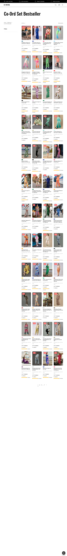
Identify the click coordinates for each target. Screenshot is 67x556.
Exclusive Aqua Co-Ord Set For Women (26, 369)
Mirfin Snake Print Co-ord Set (26, 102)
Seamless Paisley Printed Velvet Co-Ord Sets (58, 310)
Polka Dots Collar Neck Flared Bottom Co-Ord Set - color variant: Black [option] (33, 159)
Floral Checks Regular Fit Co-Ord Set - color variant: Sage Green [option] (54, 337)
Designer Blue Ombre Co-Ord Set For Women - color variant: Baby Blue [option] (54, 41)
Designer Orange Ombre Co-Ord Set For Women (36, 73)
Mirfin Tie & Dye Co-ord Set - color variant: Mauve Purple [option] (33, 100)
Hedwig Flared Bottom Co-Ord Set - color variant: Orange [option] (22, 248)
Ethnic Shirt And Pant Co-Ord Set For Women (36, 339)
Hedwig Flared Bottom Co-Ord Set (26, 250)
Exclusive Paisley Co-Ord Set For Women (47, 102)
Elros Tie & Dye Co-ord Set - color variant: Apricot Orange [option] (22, 189)
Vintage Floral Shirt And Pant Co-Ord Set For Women (36, 191)
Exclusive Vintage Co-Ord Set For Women (37, 221)
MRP (22, 48)
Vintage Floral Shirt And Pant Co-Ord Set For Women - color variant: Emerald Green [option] (33, 189)
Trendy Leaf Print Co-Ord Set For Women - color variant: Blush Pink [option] (54, 100)
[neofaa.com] (7, 4)
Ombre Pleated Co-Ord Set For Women (58, 132)
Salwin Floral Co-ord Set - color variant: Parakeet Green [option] (43, 70)
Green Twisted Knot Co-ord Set (47, 280)
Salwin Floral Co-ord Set (47, 73)
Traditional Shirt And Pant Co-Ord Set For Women (58, 280)
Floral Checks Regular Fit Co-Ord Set (58, 339)
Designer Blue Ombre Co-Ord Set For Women (58, 43)
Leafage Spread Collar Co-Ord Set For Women (26, 339)
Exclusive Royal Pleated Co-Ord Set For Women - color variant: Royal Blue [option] (43, 189)
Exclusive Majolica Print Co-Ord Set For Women (47, 310)
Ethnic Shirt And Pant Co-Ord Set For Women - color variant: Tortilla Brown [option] (33, 337)
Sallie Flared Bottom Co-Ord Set (58, 191)
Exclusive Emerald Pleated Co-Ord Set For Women (47, 221)
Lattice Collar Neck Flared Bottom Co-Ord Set (26, 280)
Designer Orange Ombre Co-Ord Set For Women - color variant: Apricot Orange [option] (33, 70)
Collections (9, 22)
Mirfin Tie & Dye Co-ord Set (36, 102)
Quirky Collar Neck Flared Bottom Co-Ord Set (58, 250)
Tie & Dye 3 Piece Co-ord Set (36, 250)
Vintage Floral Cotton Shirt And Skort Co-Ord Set (47, 162)
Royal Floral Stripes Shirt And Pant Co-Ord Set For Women (58, 221)
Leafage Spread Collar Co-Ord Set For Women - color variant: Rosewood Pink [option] (22, 337)
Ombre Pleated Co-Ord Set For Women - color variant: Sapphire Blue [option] (54, 130)
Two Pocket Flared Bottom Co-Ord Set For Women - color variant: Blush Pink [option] (43, 248)
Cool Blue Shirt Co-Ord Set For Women (36, 43)
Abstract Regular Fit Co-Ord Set (58, 162)
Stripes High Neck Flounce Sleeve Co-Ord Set (36, 310)
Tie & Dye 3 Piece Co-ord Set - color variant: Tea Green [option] (33, 248)
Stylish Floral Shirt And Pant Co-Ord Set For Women (26, 132)
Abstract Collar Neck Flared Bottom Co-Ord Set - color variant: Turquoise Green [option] (43, 130)
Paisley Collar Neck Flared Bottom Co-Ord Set (26, 310)
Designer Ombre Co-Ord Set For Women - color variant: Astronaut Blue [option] (22, 41)
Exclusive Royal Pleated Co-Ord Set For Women (47, 191)
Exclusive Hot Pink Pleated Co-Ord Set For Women (58, 369)
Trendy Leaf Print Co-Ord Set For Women (58, 102)
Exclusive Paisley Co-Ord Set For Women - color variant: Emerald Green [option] (43, 100)
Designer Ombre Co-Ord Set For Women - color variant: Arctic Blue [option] (22, 70)
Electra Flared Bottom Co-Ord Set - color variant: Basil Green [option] (22, 159)
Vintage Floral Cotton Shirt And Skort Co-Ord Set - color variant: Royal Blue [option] (43, 159)
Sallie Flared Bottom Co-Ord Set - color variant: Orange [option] (54, 189)
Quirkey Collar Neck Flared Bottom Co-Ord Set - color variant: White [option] (43, 337)
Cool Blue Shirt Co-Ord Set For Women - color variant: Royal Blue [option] (33, 41)
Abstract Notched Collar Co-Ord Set (36, 132)
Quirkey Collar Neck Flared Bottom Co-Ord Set (47, 339)
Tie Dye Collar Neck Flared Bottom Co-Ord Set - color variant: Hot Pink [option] (43, 41)
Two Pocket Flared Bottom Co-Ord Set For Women (47, 250)
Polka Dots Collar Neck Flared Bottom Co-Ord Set (36, 162)
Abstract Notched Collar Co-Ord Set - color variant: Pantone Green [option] (33, 130)
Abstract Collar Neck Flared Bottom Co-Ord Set (47, 132)
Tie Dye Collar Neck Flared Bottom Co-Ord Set (47, 43)
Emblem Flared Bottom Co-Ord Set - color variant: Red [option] (54, 70)
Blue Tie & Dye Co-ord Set (47, 369)
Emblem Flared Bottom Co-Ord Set (58, 73)
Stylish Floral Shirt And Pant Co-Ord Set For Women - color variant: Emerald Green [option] (22, 130)
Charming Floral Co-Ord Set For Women (36, 280)
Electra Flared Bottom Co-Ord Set (26, 162)
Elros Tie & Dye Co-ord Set (26, 191)
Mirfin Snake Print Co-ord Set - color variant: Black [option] (22, 100)
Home (5, 22)
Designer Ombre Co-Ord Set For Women (26, 43)
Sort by (23, 23)
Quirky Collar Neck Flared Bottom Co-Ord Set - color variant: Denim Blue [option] (54, 248)
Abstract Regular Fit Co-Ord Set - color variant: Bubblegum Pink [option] (54, 159)
